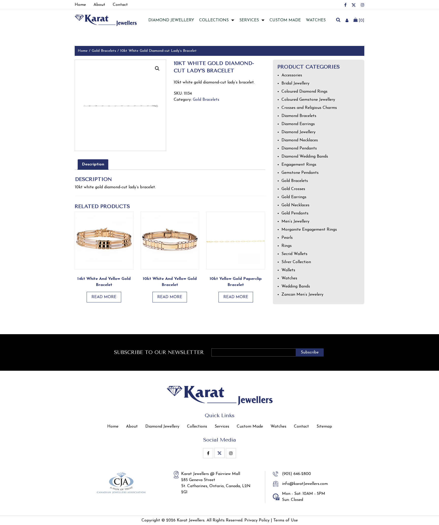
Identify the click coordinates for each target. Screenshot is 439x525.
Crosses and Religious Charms (309, 108)
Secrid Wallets (294, 254)
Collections (214, 20)
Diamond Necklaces (299, 140)
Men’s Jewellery (295, 221)
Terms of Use (285, 520)
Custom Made (285, 20)
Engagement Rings (298, 165)
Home (83, 51)
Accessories (291, 75)
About (132, 427)
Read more (103, 297)
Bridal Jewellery (295, 83)
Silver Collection (296, 262)
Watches (316, 20)
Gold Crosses (293, 189)
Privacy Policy (257, 520)
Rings (286, 246)
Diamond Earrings (298, 124)
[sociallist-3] (362, 5)
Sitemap (324, 427)
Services (249, 20)
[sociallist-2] (354, 5)
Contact (301, 427)
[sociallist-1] (345, 5)
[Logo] (106, 20)
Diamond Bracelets (298, 116)
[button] (157, 68)
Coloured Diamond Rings (304, 92)
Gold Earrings (293, 197)
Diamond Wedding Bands (304, 157)
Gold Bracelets (104, 51)
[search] (338, 20)
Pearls (287, 238)
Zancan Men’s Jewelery (302, 295)
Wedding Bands (295, 286)
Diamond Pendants (299, 148)
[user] (347, 20)
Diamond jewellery (171, 20)
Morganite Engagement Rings (309, 230)
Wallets (288, 270)
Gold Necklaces (295, 205)
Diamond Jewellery (298, 132)
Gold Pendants (294, 213)
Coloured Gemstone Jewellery (308, 100)
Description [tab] (93, 164)
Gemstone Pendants (300, 173)
